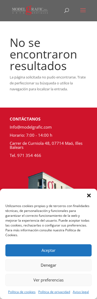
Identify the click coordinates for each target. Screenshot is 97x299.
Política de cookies (22, 292)
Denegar (48, 265)
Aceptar (48, 250)
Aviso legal (81, 292)
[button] (89, 195)
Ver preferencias (48, 280)
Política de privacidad (54, 292)
